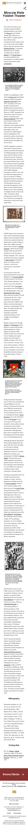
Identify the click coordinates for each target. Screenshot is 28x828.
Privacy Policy (17, 813)
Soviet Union (17, 55)
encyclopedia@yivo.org (14, 810)
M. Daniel (13, 419)
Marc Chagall (10, 260)
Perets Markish (8, 514)
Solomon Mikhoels (9, 119)
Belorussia (15, 325)
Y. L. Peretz (18, 286)
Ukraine (6, 325)
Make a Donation (14, 804)
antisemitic (7, 665)
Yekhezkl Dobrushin (10, 604)
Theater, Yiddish (14, 751)
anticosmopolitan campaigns (12, 652)
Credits (9, 813)
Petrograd (13, 97)
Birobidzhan (17, 514)
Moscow (9, 33)
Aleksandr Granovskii (10, 101)
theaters (6, 55)
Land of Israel (20, 488)
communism (8, 64)
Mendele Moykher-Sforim (12, 293)
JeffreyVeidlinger (15, 20)
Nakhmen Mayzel (9, 48)
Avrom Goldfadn (18, 277)
